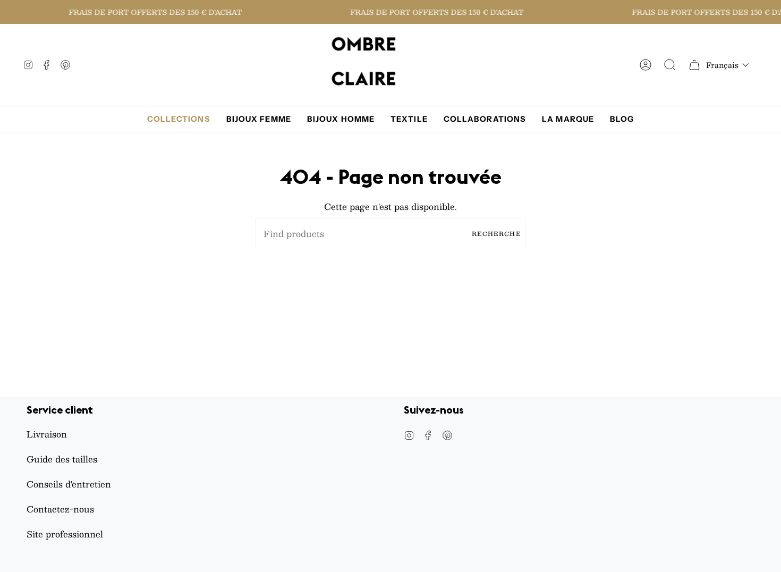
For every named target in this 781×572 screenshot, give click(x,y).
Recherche (496, 234)
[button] (727, 64)
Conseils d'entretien (69, 484)
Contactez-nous (60, 509)
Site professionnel (65, 534)
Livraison (47, 434)
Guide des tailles (62, 459)
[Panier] (694, 65)
